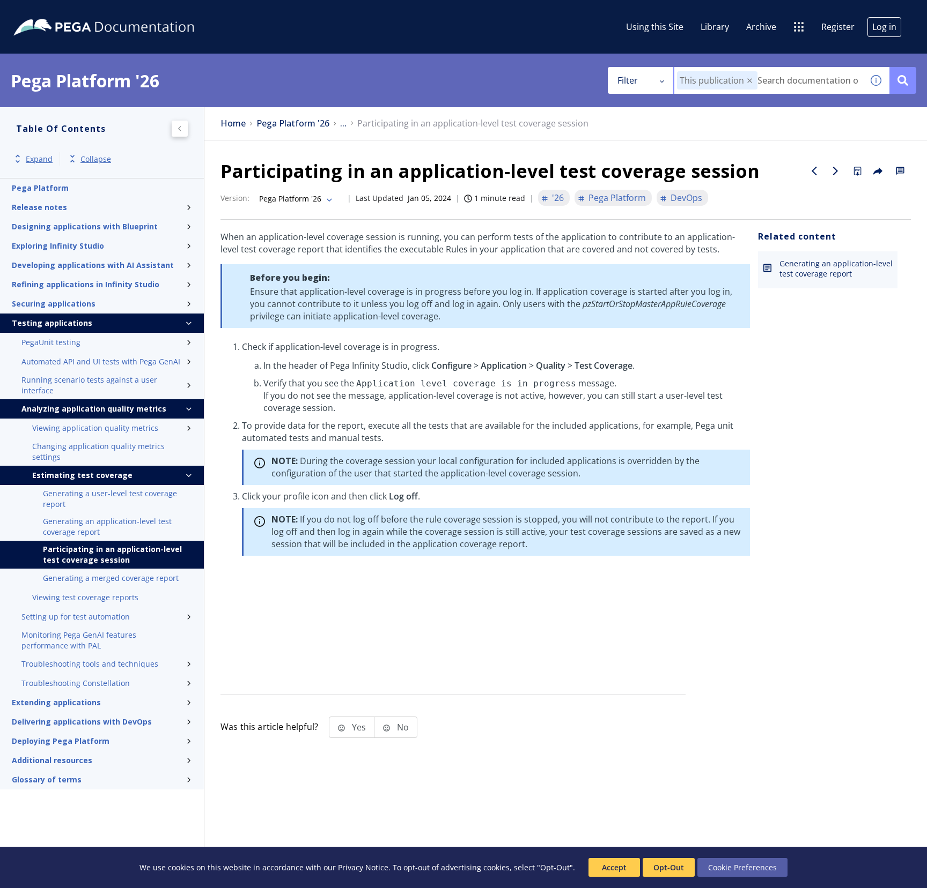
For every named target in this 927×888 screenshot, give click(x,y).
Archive (761, 27)
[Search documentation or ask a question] (902, 80)
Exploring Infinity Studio (58, 246)
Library (715, 27)
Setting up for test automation (75, 616)
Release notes (39, 207)
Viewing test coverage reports (85, 597)
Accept (614, 867)
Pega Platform (40, 188)
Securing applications (53, 304)
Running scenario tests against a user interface (89, 385)
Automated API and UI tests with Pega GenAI (100, 361)
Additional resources (52, 760)
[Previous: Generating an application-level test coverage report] (814, 171)
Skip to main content (48, 12)
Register (838, 27)
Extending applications (56, 702)
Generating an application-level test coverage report (107, 526)
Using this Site (654, 27)
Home (233, 123)
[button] (750, 81)
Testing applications (52, 323)
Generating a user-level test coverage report (110, 498)
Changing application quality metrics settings (98, 451)
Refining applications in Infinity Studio (85, 284)
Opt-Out (668, 867)
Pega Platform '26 (292, 123)
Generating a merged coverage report (111, 578)
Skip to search (129, 12)
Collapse (95, 159)
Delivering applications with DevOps (82, 722)
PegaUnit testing (50, 342)
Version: (234, 198)
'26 (558, 198)
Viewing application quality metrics (95, 428)
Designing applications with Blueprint (85, 226)
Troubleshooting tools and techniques (89, 664)
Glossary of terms (47, 779)
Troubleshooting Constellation (75, 683)
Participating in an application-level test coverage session (112, 554)
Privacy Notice (363, 867)
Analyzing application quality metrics (93, 409)
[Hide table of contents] (180, 129)
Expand (39, 159)
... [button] (343, 123)
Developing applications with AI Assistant (93, 265)
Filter (627, 80)
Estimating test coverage (82, 475)
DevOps (686, 198)
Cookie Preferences (742, 867)
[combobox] (768, 80)
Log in (884, 27)
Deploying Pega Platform (60, 741)
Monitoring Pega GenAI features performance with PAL (78, 640)
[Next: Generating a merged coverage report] (836, 171)
